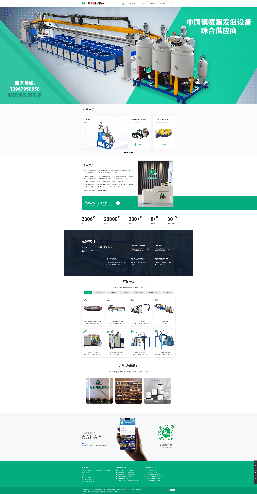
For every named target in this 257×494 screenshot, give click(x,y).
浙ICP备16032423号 (121, 489)
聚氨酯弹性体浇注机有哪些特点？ (126, 474)
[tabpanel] (128, 53)
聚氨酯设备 (117, 491)
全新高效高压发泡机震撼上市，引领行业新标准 (129, 480)
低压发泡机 (97, 491)
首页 (123, 3)
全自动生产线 (110, 491)
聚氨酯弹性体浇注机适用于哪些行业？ (157, 476)
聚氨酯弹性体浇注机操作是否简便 (126, 472)
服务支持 (162, 3)
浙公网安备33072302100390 (135, 489)
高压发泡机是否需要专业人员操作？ (126, 470)
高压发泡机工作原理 (123, 478)
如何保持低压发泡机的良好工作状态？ (157, 474)
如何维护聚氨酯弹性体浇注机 (125, 476)
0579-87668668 (88, 477)
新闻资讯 (152, 3)
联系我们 (173, 3)
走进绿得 (132, 3)
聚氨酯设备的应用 (152, 470)
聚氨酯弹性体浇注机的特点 (154, 480)
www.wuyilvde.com (89, 481)
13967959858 (88, 475)
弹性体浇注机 (91, 491)
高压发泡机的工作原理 (153, 472)
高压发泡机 (103, 491)
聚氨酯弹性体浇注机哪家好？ (154, 478)
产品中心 (142, 3)
